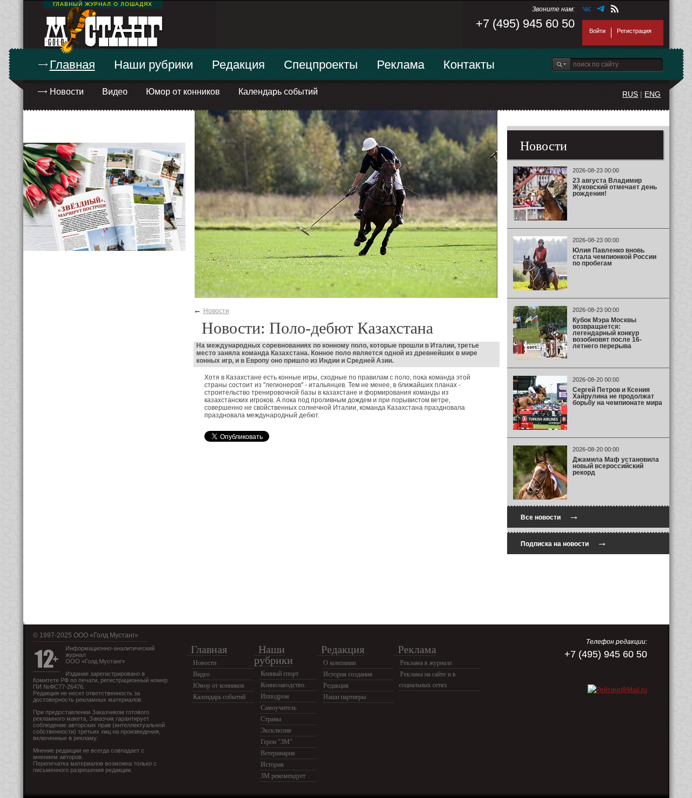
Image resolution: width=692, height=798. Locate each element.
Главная (72, 64)
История (272, 764)
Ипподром (275, 696)
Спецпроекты (321, 64)
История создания (347, 674)
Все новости (550, 516)
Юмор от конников (183, 91)
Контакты (469, 64)
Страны (271, 719)
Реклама (400, 64)
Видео (115, 91)
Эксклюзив (276, 730)
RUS (630, 94)
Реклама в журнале (426, 663)
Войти (597, 31)
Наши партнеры (344, 697)
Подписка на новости (564, 542)
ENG (652, 94)
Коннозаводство (282, 685)
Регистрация (634, 31)
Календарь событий (278, 91)
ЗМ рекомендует (283, 776)
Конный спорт (279, 673)
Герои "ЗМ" (276, 742)
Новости (67, 91)
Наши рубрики (153, 64)
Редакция (238, 64)
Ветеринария (278, 753)
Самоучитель (278, 707)
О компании (339, 663)
